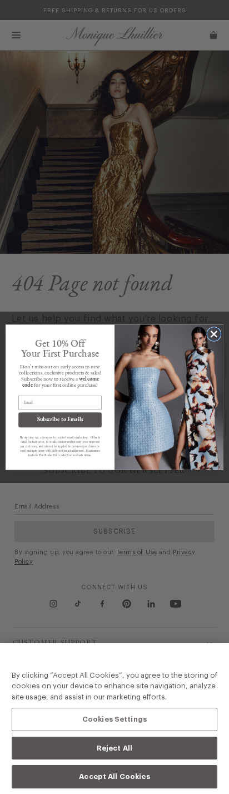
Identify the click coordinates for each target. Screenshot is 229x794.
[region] (114, 718)
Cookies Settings (114, 718)
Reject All (114, 747)
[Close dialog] (214, 334)
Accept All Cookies (114, 776)
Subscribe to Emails (60, 419)
